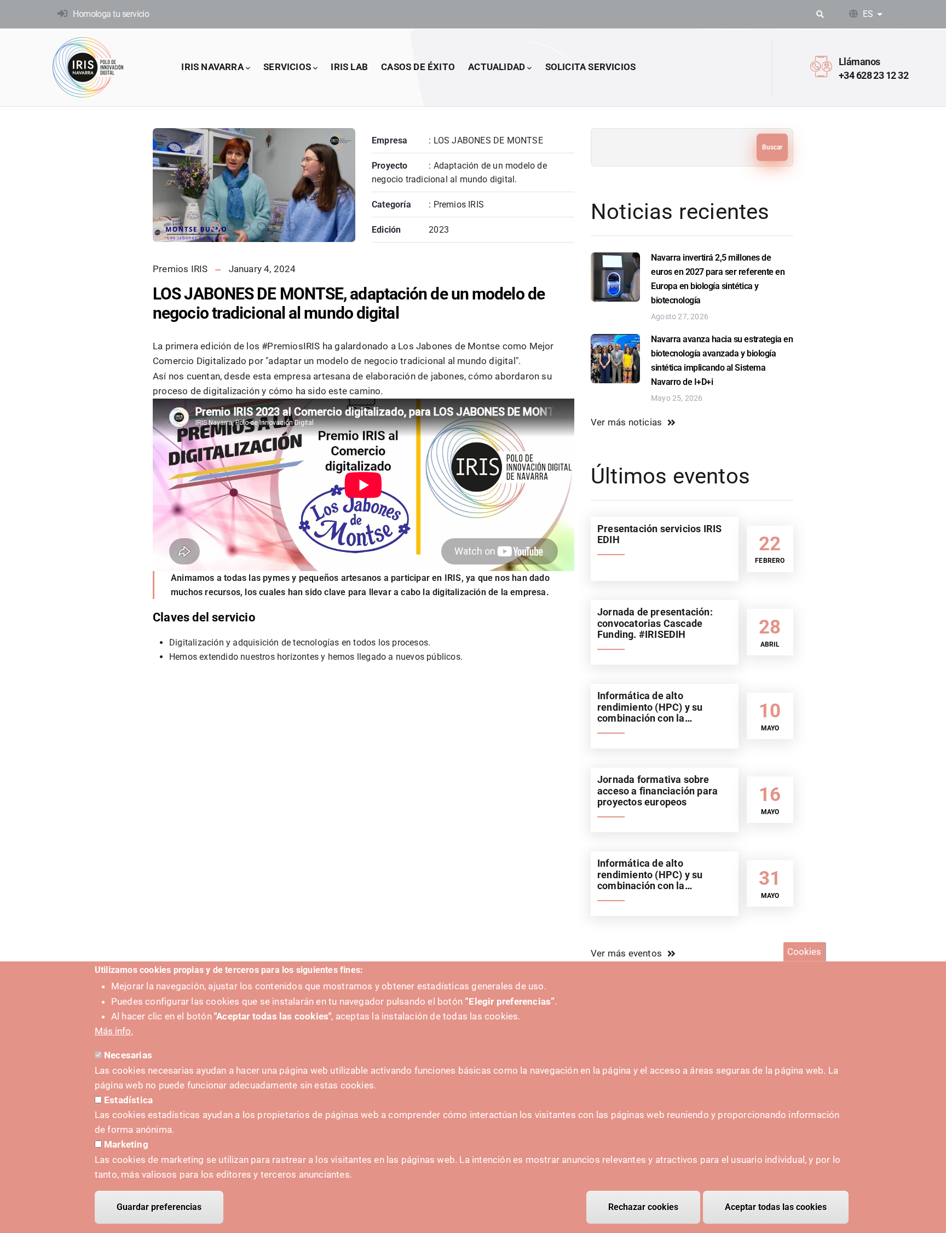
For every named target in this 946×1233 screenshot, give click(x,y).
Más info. (114, 1030)
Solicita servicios (590, 66)
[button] (216, 227)
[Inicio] (88, 67)
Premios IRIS (180, 268)
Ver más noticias (626, 422)
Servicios (287, 66)
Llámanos (859, 61)
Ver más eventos (626, 953)
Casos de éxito (418, 66)
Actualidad (496, 66)
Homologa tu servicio (111, 14)
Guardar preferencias (159, 1207)
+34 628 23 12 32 (873, 75)
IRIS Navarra (212, 66)
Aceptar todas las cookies (776, 1207)
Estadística (128, 1099)
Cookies (804, 951)
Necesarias (128, 1055)
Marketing (126, 1144)
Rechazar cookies (643, 1207)
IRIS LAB (349, 66)
